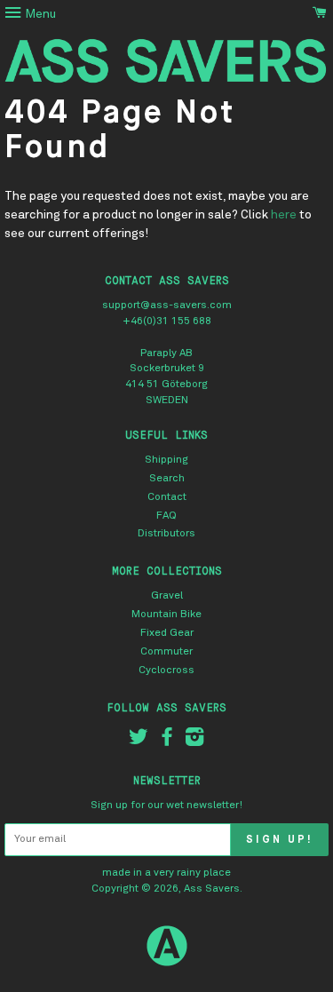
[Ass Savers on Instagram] (194, 741)
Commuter (166, 652)
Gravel (167, 596)
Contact (166, 497)
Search (167, 478)
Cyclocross (166, 670)
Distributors (166, 533)
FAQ (166, 516)
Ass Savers (212, 889)
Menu (39, 14)
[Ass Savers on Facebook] (167, 741)
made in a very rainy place (166, 873)
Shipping (166, 460)
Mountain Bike (166, 614)
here (284, 215)
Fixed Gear (167, 633)
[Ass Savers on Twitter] (138, 741)
